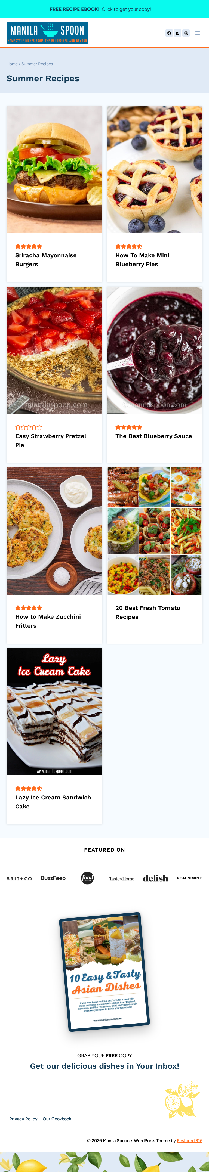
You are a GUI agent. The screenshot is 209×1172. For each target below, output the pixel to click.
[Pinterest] (177, 33)
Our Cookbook (57, 1118)
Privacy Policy (23, 1118)
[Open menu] (197, 33)
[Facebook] (169, 33)
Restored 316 (189, 1140)
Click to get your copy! (100, 9)
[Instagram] (186, 33)
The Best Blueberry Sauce (153, 436)
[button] (18, 246)
